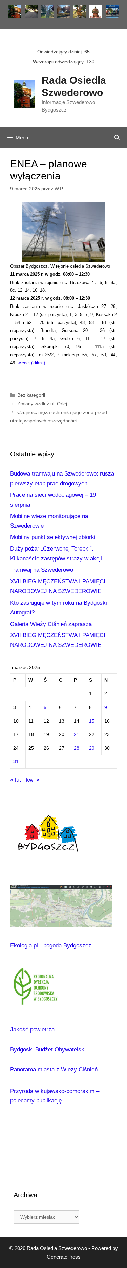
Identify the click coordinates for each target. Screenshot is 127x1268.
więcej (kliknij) (31, 362)
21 (76, 734)
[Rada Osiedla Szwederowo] (24, 93)
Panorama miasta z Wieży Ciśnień (54, 1069)
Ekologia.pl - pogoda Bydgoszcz (50, 945)
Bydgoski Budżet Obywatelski (48, 1049)
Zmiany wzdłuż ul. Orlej (42, 403)
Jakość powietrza (32, 1029)
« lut (15, 780)
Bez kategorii (31, 395)
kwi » (32, 780)
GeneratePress (64, 1257)
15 (91, 721)
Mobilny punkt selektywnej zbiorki (53, 537)
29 (91, 748)
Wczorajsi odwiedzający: (59, 61)
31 (16, 761)
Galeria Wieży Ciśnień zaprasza (51, 624)
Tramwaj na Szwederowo (41, 570)
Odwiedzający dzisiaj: (60, 51)
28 (76, 748)
